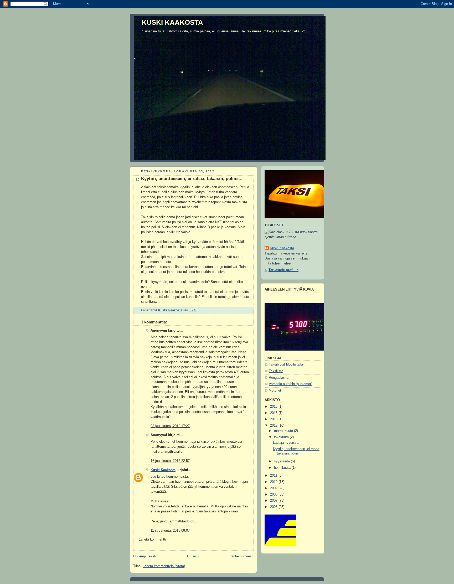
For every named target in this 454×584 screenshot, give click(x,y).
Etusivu (193, 556)
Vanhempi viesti (241, 556)
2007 (274, 500)
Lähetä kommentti (152, 539)
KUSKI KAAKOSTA (172, 22)
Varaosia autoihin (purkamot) (290, 384)
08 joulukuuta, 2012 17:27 (170, 426)
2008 (274, 494)
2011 (274, 475)
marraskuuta (284, 431)
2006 (274, 507)
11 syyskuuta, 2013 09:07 (170, 530)
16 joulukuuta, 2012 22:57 (170, 461)
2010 (274, 482)
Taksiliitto (276, 371)
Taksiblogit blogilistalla (286, 364)
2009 (274, 488)
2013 (274, 419)
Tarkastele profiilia (283, 270)
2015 (274, 413)
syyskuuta (282, 461)
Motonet (275, 390)
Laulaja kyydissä (285, 443)
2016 (274, 406)
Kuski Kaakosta (163, 470)
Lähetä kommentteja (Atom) (164, 566)
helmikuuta (283, 468)
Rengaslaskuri (279, 378)
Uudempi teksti (144, 556)
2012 (274, 425)
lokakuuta (282, 437)
